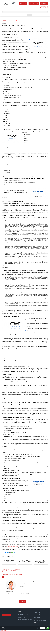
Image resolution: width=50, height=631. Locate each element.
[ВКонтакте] (5, 552)
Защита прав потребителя (23, 614)
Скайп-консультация (33, 3)
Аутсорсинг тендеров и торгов (25, 561)
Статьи (4, 20)
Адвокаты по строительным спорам (9, 570)
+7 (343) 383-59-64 (44, 6)
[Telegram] (14, 552)
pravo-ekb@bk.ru (45, 10)
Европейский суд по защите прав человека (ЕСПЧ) (40, 612)
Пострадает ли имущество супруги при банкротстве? (12, 574)
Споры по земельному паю (7, 571)
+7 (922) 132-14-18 (44, 7)
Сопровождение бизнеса (9, 561)
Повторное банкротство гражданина (9, 573)
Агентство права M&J (13, 546)
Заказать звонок (22, 3)
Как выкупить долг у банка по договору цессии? (11, 569)
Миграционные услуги (38, 615)
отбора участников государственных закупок (29, 57)
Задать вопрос (44, 3)
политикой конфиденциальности (29, 598)
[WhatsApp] (12, 552)
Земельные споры (37, 617)
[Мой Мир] (7, 552)
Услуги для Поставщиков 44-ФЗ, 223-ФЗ (40, 562)
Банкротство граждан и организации (25, 619)
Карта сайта (4, 628)
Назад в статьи (7, 576)
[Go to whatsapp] (47, 628)
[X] (9, 552)
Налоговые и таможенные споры (40, 620)
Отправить (23, 601)
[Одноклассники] (6, 552)
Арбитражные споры (22, 617)
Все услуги (36, 622)
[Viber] (10, 552)
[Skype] (13, 552)
